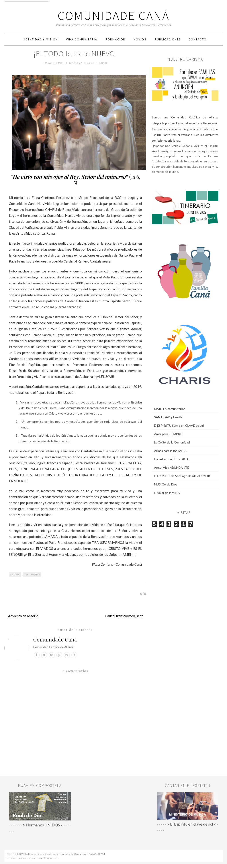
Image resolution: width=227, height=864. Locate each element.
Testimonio (100, 63)
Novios (140, 39)
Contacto (198, 39)
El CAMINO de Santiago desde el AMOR (182, 476)
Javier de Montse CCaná (61, 63)
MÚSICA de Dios (165, 484)
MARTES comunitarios (169, 409)
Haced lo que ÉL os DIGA (171, 459)
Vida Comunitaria (81, 39)
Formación (115, 39)
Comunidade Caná (114, 15)
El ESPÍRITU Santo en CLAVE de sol (179, 425)
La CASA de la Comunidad (172, 442)
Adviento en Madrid (23, 616)
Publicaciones (168, 39)
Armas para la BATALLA (170, 451)
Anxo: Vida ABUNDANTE (171, 467)
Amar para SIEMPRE (168, 434)
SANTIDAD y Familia (168, 417)
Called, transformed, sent (124, 616)
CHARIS (88, 63)
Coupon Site (51, 858)
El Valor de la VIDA (167, 493)
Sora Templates (29, 858)
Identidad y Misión (41, 39)
